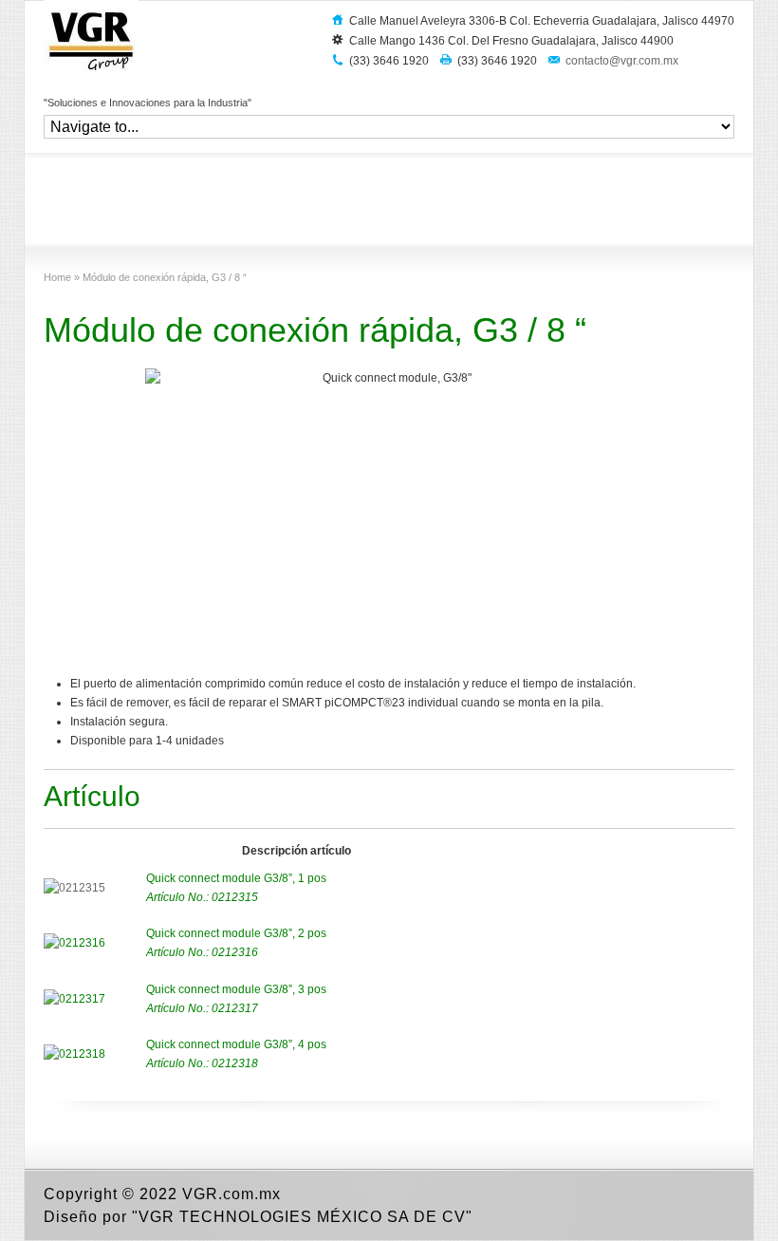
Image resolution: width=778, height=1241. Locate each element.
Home (57, 277)
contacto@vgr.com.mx (621, 60)
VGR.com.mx (231, 1194)
